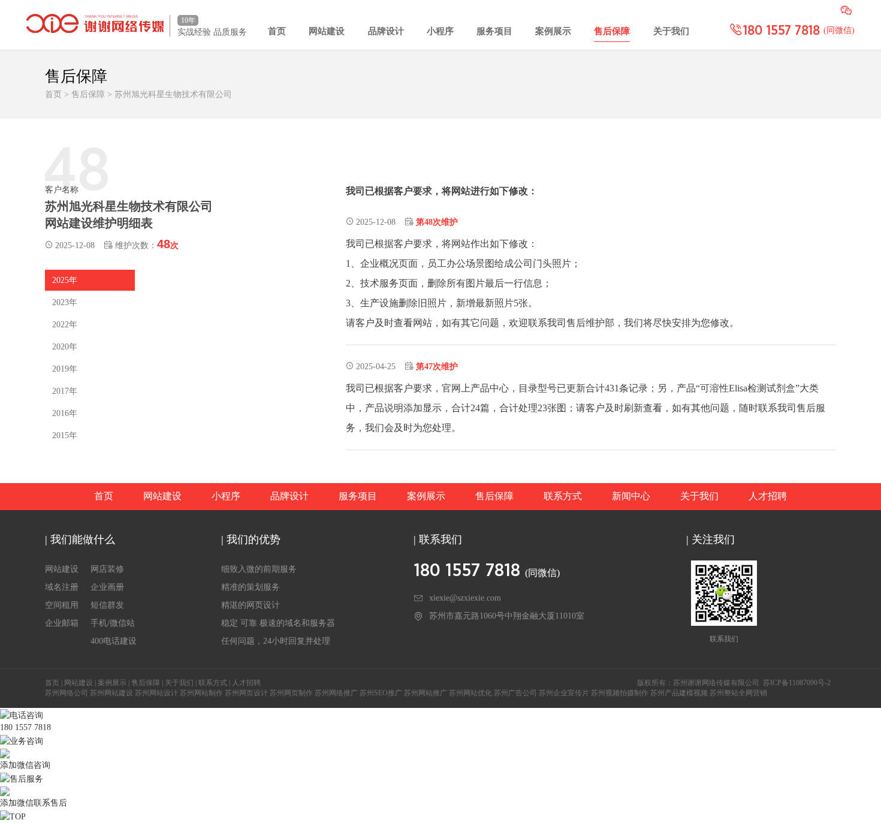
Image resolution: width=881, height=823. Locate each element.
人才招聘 (768, 496)
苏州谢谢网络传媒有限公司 (716, 683)
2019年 (64, 368)
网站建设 (327, 31)
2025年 (64, 280)
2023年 (64, 302)
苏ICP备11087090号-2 (797, 683)
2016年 (64, 413)
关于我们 (671, 31)
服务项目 (494, 31)
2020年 (64, 346)
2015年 (64, 435)
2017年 (64, 391)
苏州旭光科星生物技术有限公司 (173, 94)
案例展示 (553, 31)
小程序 (440, 31)
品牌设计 (386, 31)
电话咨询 (26, 715)
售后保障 (612, 31)
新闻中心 (631, 496)
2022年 (64, 324)
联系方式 (563, 496)
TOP (18, 816)
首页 (277, 31)
